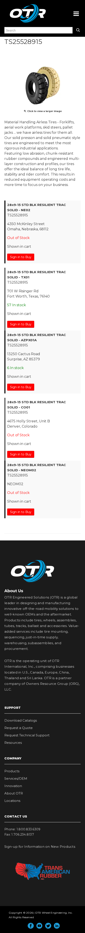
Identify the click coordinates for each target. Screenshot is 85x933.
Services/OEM (15, 778)
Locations (12, 801)
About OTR (13, 793)
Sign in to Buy (20, 257)
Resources (13, 743)
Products (11, 771)
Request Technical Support (26, 735)
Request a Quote (18, 728)
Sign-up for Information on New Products (39, 846)
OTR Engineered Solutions (27, 22)
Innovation (13, 786)
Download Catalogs (20, 720)
